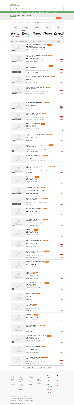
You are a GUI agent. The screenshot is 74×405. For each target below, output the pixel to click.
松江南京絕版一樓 (30, 176)
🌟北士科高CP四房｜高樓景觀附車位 (34, 219)
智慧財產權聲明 (39, 382)
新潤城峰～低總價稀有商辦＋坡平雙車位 (35, 251)
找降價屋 (12, 377)
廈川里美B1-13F (29, 229)
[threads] (58, 375)
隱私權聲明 (39, 383)
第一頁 (24, 367)
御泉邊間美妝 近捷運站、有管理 (33, 187)
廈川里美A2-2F (29, 272)
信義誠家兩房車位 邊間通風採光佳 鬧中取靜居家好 (37, 145)
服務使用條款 (39, 380)
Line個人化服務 (56, 12)
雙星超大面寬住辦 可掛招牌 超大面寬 (34, 198)
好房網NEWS (49, 377)
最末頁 (49, 367)
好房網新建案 (49, 392)
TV (48, 9)
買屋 (17, 9)
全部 (13, 41)
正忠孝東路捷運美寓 (30, 293)
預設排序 (59, 41)
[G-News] (58, 381)
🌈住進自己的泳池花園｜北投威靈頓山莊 (35, 282)
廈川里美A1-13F (29, 314)
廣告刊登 (38, 376)
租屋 (29, 9)
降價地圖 (41, 9)
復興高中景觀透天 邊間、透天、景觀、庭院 (35, 87)
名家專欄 (30, 376)
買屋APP (48, 12)
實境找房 (20, 41)
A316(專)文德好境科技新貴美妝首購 (34, 208)
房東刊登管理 (21, 379)
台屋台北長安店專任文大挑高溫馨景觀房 (35, 261)
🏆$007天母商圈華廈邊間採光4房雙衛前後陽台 (36, 134)
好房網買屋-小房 (49, 389)
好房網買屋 (48, 380)
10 (45, 367)
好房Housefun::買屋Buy (14, 5)
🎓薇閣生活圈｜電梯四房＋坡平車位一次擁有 (36, 335)
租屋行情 (20, 377)
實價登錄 (35, 9)
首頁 (12, 9)
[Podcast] (58, 386)
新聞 (54, 9)
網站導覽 (38, 379)
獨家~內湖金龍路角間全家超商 (33, 325)
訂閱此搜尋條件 (60, 39)
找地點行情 (13, 384)
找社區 (27, 12)
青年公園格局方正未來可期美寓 (33, 123)
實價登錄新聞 (31, 377)
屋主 (39, 41)
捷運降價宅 (41, 12)
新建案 (23, 9)
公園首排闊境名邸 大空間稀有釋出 (33, 113)
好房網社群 (48, 381)
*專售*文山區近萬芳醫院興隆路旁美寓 (34, 357)
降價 (27, 41)
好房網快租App (21, 384)
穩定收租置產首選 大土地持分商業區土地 (35, 102)
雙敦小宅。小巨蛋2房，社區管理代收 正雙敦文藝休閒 (38, 166)
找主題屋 (22, 12)
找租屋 (20, 376)
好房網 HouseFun (49, 386)
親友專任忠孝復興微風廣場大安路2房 (34, 240)
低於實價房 (34, 12)
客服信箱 (23, 403)
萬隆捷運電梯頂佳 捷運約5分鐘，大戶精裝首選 (36, 44)
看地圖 (35, 46)
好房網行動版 (21, 385)
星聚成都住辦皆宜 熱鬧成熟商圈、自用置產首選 (36, 55)
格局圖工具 (30, 384)
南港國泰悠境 (29, 304)
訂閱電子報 (39, 377)
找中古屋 (12, 376)
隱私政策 (30, 398)
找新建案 (20, 389)
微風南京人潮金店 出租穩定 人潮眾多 (34, 155)
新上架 (34, 41)
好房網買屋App (21, 382)
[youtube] (58, 378)
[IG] (58, 383)
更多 (60, 9)
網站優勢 (30, 381)
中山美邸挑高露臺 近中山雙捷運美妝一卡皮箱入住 (37, 66)
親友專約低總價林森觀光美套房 (33, 346)
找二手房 (15, 12)
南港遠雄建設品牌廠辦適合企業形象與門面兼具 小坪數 (38, 76)
